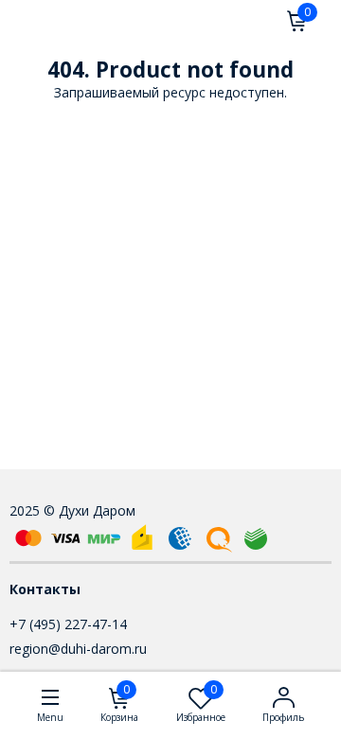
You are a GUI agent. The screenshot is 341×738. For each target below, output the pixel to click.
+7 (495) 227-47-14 (68, 624)
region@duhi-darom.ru (78, 649)
